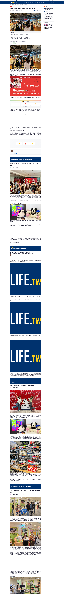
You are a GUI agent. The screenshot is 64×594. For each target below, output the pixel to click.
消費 (35, 2)
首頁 (24, 2)
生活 (28, 2)
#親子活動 (17, 41)
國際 (41, 2)
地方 (39, 2)
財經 (32, 2)
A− (33, 10)
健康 (30, 2)
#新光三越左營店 (23, 41)
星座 (43, 2)
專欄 (37, 2)
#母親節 (14, 41)
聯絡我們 (53, 0)
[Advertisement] (25, 120)
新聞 (26, 2)
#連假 (11, 41)
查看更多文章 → (15, 153)
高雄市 (15, 4)
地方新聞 (13, 4)
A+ (35, 10)
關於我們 (50, 0)
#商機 (19, 41)
